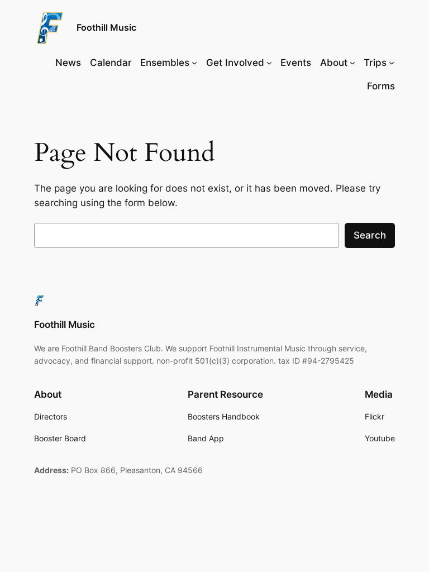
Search (370, 235)
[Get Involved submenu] (269, 62)
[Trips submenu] (391, 62)
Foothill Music (106, 27)
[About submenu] (352, 62)
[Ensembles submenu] (194, 62)
